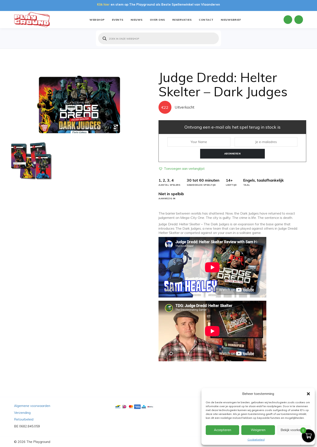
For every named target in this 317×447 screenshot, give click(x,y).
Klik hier (103, 4)
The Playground (38, 442)
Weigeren (258, 430)
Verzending (22, 413)
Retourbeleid (23, 419)
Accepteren (222, 430)
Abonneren (232, 153)
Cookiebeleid (256, 439)
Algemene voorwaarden (32, 406)
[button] (308, 394)
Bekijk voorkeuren (294, 430)
